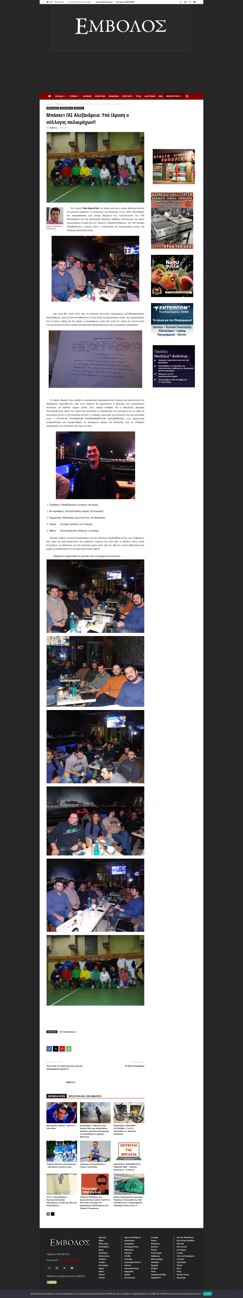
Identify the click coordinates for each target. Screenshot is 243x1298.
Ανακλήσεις (103, 1253)
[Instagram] (185, 2)
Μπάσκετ (79, 108)
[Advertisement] (121, 71)
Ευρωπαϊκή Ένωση (131, 1268)
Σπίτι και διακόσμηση (185, 1256)
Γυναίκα (102, 1277)
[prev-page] (48, 1214)
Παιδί (153, 1271)
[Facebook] (180, 2)
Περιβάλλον (156, 1277)
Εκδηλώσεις (129, 1249)
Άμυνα (101, 1249)
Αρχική (49, 104)
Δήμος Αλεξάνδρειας (132, 1237)
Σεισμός (180, 1253)
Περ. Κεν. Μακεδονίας (185, 1237)
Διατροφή (150, 96)
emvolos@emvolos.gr (104, 2)
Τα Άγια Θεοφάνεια (134, 1066)
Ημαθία (127, 1274)
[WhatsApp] (68, 1049)
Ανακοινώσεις (104, 1256)
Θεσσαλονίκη (129, 1277)
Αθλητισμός (60, 104)
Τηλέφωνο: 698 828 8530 (124, 2)
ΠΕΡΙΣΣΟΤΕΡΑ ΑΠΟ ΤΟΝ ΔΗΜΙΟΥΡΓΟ (85, 1096)
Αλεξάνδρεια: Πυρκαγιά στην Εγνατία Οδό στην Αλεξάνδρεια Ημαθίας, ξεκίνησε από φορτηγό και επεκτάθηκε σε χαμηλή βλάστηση (94, 1131)
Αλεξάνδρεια (66, 108)
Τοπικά (73, 96)
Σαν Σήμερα (181, 1249)
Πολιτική (180, 1243)
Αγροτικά (102, 1237)
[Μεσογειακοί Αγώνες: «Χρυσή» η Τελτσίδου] (61, 1112)
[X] (190, 2)
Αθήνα (101, 1240)
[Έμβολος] (121, 27)
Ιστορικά (154, 1237)
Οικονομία (155, 1262)
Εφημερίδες (128, 1271)
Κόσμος (87, 96)
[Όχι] (239, 1293)
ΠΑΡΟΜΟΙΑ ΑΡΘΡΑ (56, 1096)
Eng (161, 96)
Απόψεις (102, 1262)
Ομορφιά (154, 1265)
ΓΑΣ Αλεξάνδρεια (67, 1032)
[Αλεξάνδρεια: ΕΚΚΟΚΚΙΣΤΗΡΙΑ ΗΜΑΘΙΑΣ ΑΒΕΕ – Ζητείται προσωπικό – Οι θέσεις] (129, 1151)
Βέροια (101, 1268)
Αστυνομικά (103, 1265)
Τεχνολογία (181, 1262)
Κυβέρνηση (155, 1256)
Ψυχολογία (181, 1277)
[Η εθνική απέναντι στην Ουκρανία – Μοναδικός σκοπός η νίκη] (61, 1151)
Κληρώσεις (155, 1243)
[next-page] (52, 1214)
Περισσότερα (173, 96)
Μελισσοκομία (157, 1259)
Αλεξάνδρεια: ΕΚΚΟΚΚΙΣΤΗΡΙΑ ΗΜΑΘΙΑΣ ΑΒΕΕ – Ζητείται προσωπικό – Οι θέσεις (127, 1167)
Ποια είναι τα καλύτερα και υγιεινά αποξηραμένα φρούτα (64, 1067)
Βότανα (102, 1274)
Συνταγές (127, 96)
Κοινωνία (114, 96)
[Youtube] (194, 2)
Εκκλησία (128, 1253)
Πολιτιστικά (182, 1246)
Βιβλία (101, 1271)
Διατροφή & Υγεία (131, 1246)
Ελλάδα (59, 96)
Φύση (179, 1271)
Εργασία (127, 1265)
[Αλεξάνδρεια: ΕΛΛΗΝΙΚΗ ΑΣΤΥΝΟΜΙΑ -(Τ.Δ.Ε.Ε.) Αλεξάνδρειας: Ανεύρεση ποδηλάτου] (129, 1112)
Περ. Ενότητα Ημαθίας (185, 1240)
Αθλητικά (100, 96)
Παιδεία (154, 1268)
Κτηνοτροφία (156, 1253)
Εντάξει (207, 1294)
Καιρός (154, 1240)
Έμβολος (53, 128)
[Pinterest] (62, 1049)
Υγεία (138, 96)
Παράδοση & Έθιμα (158, 1274)
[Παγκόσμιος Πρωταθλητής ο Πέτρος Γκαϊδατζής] (95, 1151)
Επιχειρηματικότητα (132, 1262)
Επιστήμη (128, 1259)
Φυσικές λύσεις (183, 1274)
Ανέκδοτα (102, 1259)
